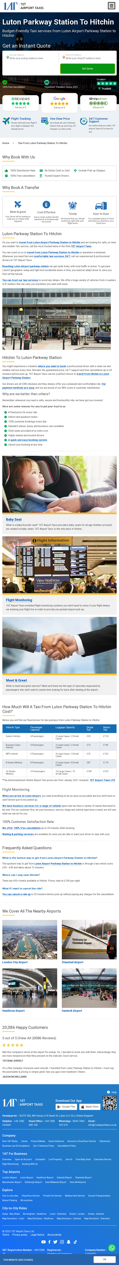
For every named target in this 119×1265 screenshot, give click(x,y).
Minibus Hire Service (75, 1195)
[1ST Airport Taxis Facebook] (50, 1242)
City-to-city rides (10, 1195)
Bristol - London (77, 1214)
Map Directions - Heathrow (40, 1218)
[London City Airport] (29, 939)
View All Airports (78, 1182)
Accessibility (54, 1235)
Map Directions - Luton (13, 1218)
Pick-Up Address (16, 55)
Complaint (40, 1159)
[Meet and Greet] (59, 645)
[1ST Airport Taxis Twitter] (56, 1242)
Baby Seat (14, 519)
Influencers (104, 1141)
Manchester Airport (11, 1182)
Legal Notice (37, 1235)
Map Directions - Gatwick (69, 1218)
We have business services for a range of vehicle (31, 805)
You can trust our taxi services (20, 280)
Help (114, 1092)
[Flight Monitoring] (59, 564)
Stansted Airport (72, 962)
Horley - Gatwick (96, 1214)
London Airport (9, 1177)
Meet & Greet (16, 680)
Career (24, 1141)
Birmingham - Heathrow (34, 1214)
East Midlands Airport (55, 1182)
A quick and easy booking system (27, 440)
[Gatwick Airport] (89, 988)
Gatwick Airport (72, 1010)
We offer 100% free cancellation (21, 828)
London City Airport (15, 962)
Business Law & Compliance (16, 1146)
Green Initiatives (56, 1141)
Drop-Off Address (73, 55)
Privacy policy (19, 1235)
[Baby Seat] (59, 484)
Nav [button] (111, 5)
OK (104, 1259)
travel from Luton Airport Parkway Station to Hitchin (49, 242)
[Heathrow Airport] (29, 988)
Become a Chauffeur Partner (82, 1141)
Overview (6, 1159)
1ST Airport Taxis (81, 246)
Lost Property (55, 1159)
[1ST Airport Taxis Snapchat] (69, 1242)
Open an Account (23, 1159)
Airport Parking (9, 1200)
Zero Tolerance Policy (43, 1146)
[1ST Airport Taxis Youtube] (44, 1242)
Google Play (68, 1106)
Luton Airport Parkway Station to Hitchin (58, 863)
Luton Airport (26, 1177)
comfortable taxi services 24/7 (52, 256)
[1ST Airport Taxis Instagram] (63, 1242)
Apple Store (92, 1106)
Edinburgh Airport (33, 1182)
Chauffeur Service (31, 1195)
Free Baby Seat (83, 1159)
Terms (5, 1235)
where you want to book (52, 366)
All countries (26, 1200)
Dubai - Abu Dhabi (11, 1214)
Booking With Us (30, 1164)
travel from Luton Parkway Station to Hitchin (53, 252)
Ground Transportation (99, 1195)
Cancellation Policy (66, 1146)
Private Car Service (52, 1195)
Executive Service (102, 1159)
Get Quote (87, 68)
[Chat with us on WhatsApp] (112, 1248)
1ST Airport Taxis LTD (102, 780)
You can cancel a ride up (16, 894)
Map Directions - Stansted (97, 1218)
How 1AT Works (10, 1141)
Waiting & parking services (18, 834)
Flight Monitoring (19, 600)
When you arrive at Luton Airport (21, 795)
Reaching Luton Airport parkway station (25, 266)
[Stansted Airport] (89, 939)
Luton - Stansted (58, 1214)
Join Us (68, 1159)
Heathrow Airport (13, 1010)
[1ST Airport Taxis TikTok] (75, 1242)
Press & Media (38, 1141)
